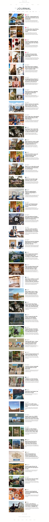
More (35, 11)
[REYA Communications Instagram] (22, 1)
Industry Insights (13, 11)
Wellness (33, 11)
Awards (30, 11)
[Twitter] (26, 1)
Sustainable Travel (18, 11)
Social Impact (23, 11)
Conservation (27, 11)
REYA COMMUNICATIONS (24, 2)
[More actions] (38, 27)
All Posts (10, 11)
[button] (39, 11)
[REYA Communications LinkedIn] (23, 1)
